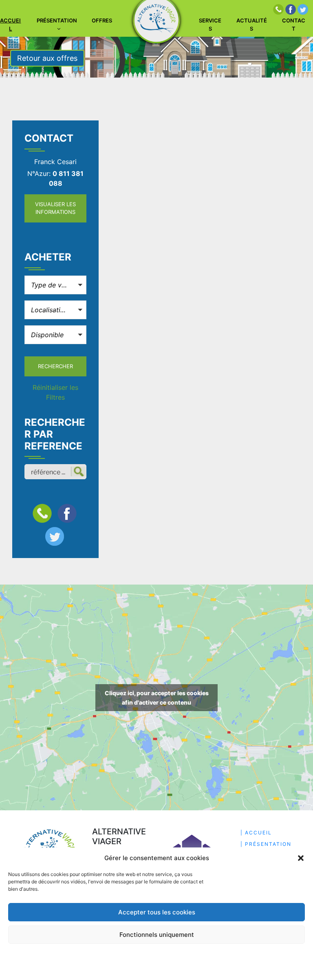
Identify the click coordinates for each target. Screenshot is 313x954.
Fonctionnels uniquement (156, 934)
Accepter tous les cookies (156, 912)
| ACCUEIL (256, 832)
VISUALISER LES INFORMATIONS (55, 208)
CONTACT (293, 24)
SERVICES (210, 24)
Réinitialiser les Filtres (55, 392)
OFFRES (102, 20)
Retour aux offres (47, 58)
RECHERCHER (55, 366)
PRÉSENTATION (57, 20)
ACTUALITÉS (251, 24)
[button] (301, 858)
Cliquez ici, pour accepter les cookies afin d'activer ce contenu (157, 697)
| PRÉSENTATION (265, 844)
